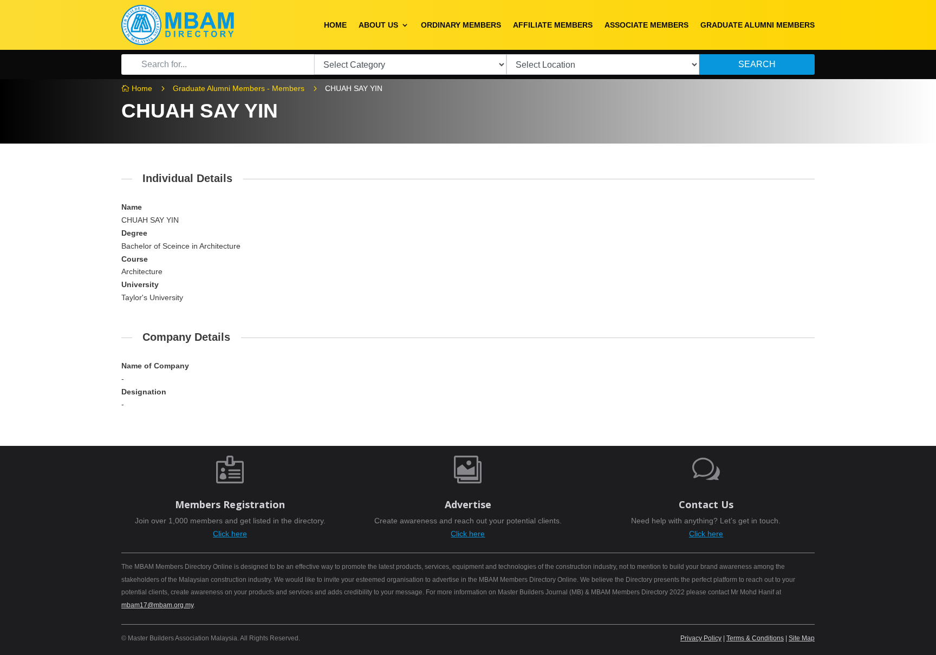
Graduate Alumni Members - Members (238, 88)
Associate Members (646, 25)
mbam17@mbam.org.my (157, 605)
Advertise (468, 504)
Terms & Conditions (755, 638)
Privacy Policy (701, 638)
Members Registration (230, 504)
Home (335, 25)
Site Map (802, 638)
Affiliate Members (553, 25)
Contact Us (706, 504)
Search (757, 64)
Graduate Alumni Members (757, 25)
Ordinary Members (461, 25)
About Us (378, 25)
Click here (230, 533)
